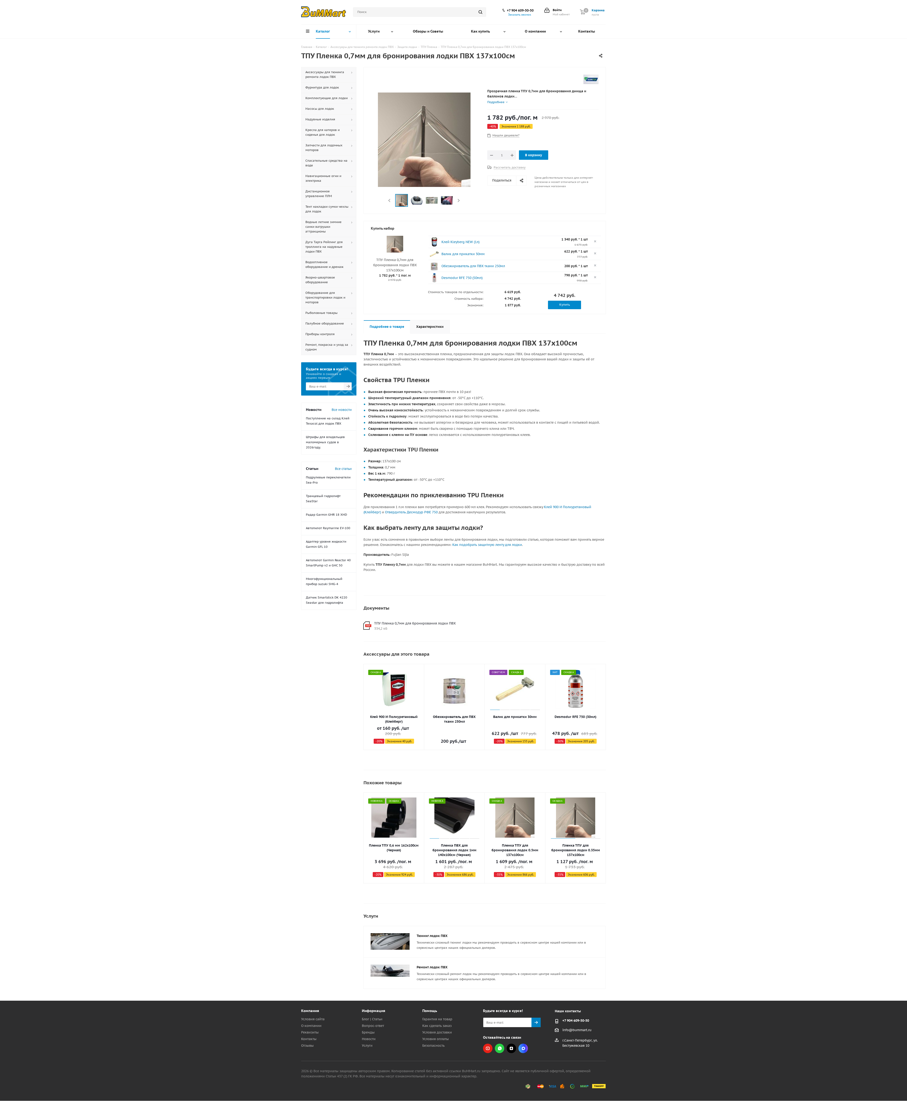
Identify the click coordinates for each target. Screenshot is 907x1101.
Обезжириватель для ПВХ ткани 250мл (473, 266)
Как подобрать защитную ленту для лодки (487, 545)
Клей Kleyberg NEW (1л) (460, 242)
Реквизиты (310, 1032)
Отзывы (307, 1045)
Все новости (342, 410)
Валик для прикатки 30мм (463, 254)
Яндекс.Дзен (511, 1048)
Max (523, 1048)
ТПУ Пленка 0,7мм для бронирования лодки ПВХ (415, 623)
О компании (311, 1026)
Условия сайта (313, 1019)
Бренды (368, 1032)
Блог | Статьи (372, 1019)
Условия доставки (437, 1032)
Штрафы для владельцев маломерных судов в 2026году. (325, 442)
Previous (389, 200)
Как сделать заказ (437, 1026)
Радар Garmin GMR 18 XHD (326, 515)
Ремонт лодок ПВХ (432, 967)
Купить (564, 305)
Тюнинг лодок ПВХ (432, 936)
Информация (373, 1010)
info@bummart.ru (576, 1030)
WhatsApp (499, 1048)
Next (458, 200)
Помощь (429, 1010)
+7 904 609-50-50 (520, 10)
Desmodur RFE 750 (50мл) (462, 278)
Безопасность (433, 1045)
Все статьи (343, 469)
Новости (369, 1039)
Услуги (367, 1045)
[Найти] (480, 12)
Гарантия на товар (437, 1019)
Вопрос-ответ (373, 1026)
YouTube (487, 1048)
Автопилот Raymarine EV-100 (328, 528)
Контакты (309, 1039)
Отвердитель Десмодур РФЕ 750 (411, 512)
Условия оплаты (435, 1039)
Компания (310, 1010)
